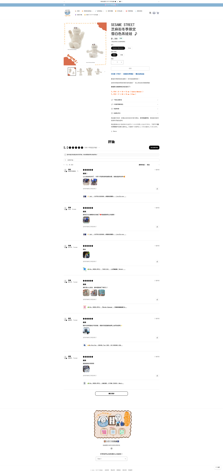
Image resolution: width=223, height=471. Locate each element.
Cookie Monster (118, 48)
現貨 (115, 55)
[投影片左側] (65, 72)
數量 (112, 58)
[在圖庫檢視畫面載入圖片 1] (72, 72)
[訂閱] (125, 459)
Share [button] (115, 131)
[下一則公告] (159, 1)
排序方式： (142, 164)
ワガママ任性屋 (99, 470)
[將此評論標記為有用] (157, 188)
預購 (122, 55)
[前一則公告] (64, 1)
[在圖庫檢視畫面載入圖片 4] (98, 72)
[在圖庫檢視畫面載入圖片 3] (89, 72)
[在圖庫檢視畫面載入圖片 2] (81, 72)
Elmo (130, 48)
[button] (87, 11)
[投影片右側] (105, 72)
